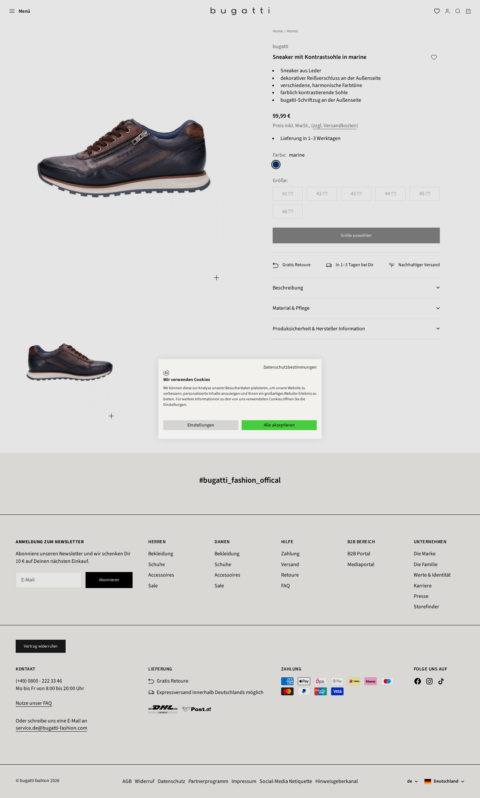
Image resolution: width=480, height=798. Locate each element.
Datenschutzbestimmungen (290, 367)
